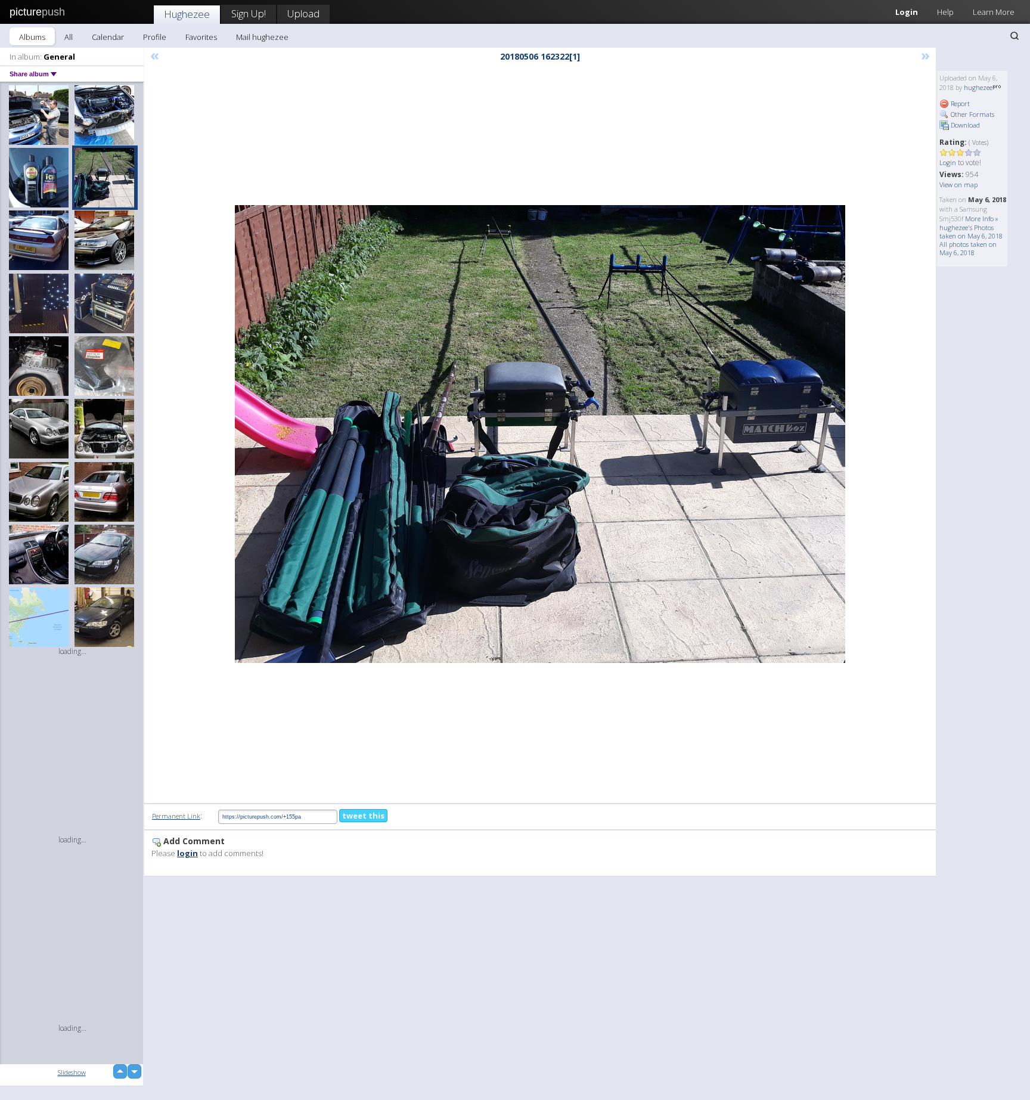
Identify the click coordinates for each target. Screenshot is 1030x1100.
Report (959, 103)
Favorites (201, 37)
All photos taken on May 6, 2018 (968, 248)
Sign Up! (248, 13)
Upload (303, 13)
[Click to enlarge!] (540, 434)
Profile (154, 37)
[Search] (1014, 35)
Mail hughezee (262, 37)
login (187, 853)
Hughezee (187, 14)
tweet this (363, 815)
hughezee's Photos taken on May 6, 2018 (971, 231)
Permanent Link (176, 815)
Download (964, 124)
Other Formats (971, 114)
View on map (958, 184)
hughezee (978, 87)
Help (945, 12)
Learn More (994, 12)
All (68, 37)
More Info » (981, 218)
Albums (32, 37)
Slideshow (72, 1072)
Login (906, 12)
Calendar (108, 37)
